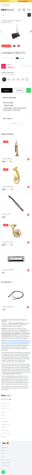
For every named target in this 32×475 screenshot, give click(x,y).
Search (29, 15)
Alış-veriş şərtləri (5, 459)
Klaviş (2, 412)
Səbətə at (7, 90)
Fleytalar (18, 20)
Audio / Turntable (6, 433)
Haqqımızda (4, 447)
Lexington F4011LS (6, 22)
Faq (2, 468)
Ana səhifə (4, 20)
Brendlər (3, 450)
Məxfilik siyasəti (5, 465)
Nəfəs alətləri (11, 20)
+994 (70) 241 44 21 (6, 6)
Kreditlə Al (19, 90)
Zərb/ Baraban (5, 421)
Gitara (2, 415)
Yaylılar (3, 427)
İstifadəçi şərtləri (5, 462)
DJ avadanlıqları (5, 424)
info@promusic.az (5, 408)
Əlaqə (2, 456)
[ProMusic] (7, 10)
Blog (2, 453)
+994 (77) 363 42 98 (6, 4)
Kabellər (3, 436)
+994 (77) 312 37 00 (6, 405)
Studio (3, 418)
